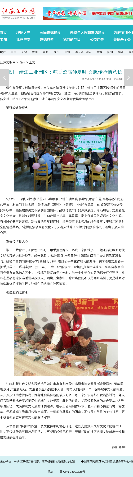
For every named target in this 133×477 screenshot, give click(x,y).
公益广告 (97, 39)
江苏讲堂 (23, 39)
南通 (67, 52)
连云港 (79, 52)
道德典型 (47, 39)
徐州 (35, 52)
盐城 (99, 52)
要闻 (3, 39)
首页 (3, 32)
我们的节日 (72, 39)
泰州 (22, 62)
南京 (13, 52)
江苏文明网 (8, 62)
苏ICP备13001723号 (72, 471)
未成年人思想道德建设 (87, 32)
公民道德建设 (50, 32)
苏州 (56, 52)
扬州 (110, 52)
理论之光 (23, 32)
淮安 (88, 52)
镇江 (121, 52)
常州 (45, 52)
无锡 (24, 52)
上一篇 (4, 77)
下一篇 (128, 77)
